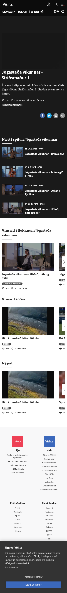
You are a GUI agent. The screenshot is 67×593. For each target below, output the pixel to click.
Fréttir (6, 344)
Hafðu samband (49, 463)
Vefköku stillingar (33, 577)
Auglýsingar (49, 459)
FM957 (49, 531)
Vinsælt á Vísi (13, 299)
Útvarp (18, 531)
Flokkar (22, 12)
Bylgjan (49, 527)
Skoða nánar (11, 567)
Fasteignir (49, 512)
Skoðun (17, 524)
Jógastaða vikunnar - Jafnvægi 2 (44, 154)
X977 (49, 535)
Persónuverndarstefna (18, 462)
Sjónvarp (18, 527)
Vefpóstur (49, 482)
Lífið (18, 520)
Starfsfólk (49, 474)
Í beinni (34, 12)
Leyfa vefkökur (33, 585)
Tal (49, 539)
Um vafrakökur (49, 486)
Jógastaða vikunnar (12, 105)
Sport (17, 516)
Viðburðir (49, 520)
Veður (49, 524)
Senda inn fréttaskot (49, 490)
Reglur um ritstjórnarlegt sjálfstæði (17, 456)
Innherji (49, 508)
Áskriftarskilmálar (49, 471)
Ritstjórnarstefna (49, 467)
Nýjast (7, 363)
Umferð (49, 478)
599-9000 (20, 473)
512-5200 (52, 455)
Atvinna (49, 516)
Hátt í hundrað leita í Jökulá (20, 338)
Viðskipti (18, 512)
